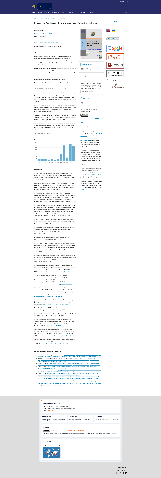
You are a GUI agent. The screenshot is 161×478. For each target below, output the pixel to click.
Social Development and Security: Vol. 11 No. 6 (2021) (52, 368)
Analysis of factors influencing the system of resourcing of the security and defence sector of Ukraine (73, 366)
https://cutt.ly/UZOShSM (54, 326)
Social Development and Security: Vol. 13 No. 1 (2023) (60, 380)
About (63, 12)
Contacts (91, 12)
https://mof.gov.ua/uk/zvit (65, 272)
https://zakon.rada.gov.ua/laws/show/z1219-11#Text (59, 336)
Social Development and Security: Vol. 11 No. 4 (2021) (82, 356)
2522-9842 (50, 410)
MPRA (97, 175)
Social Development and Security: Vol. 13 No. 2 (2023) (52, 361)
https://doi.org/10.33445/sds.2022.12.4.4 (48, 42)
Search (125, 12)
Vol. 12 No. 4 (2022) (50, 18)
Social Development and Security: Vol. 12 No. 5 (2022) (66, 375)
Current (40, 12)
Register (122, 1)
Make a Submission (113, 38)
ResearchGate (91, 175)
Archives (46, 12)
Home (33, 12)
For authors (82, 12)
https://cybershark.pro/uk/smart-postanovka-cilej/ (56, 304)
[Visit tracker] (52, 458)
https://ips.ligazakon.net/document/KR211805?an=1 (48, 296)
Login (127, 1)
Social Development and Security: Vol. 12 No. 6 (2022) (61, 371)
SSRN (86, 175)
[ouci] (115, 76)
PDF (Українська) (87, 64)
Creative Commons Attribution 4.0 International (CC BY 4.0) (67, 430)
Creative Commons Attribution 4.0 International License (90, 120)
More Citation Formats (87, 91)
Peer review (72, 12)
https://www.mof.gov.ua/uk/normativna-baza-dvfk (55, 343)
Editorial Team (55, 12)
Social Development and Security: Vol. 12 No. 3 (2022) (87, 365)
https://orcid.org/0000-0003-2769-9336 (43, 33)
